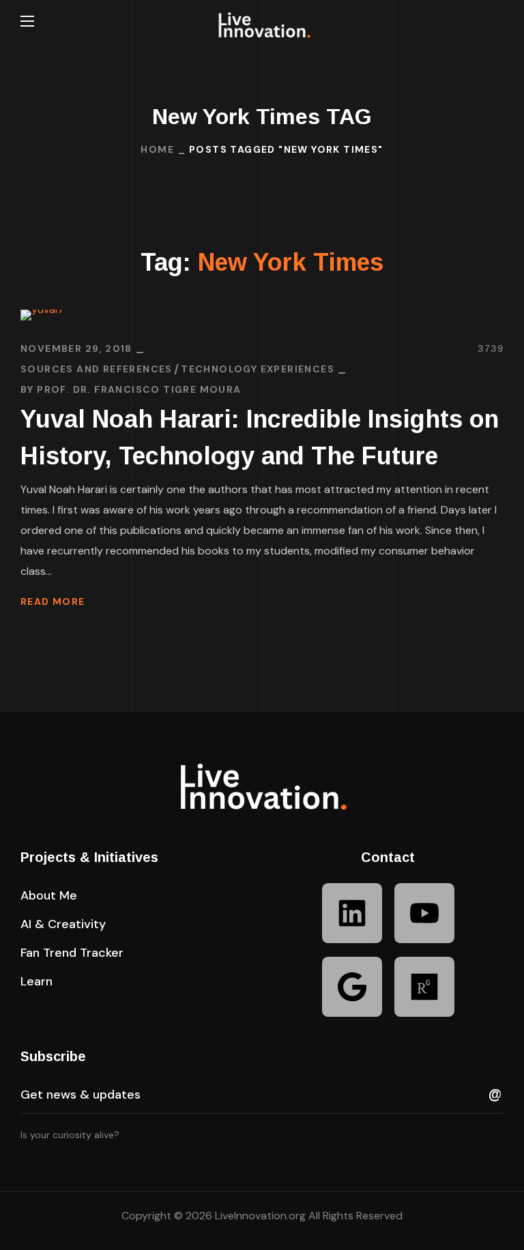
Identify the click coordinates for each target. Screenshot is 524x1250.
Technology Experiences (257, 369)
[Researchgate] (424, 987)
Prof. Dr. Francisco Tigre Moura (139, 389)
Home (157, 149)
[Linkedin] (352, 913)
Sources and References (96, 369)
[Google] (352, 987)
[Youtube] (424, 913)
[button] (498, 21)
